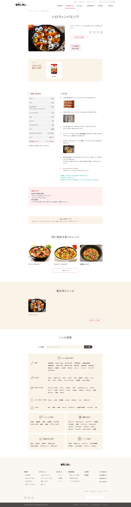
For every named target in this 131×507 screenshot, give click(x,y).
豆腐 (54, 407)
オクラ (92, 387)
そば (56, 400)
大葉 (56, 390)
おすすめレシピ (70, 6)
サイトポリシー (76, 504)
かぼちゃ (82, 390)
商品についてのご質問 (74, 475)
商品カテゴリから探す (30, 478)
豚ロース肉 (59, 365)
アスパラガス (42, 221)
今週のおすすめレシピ (45, 475)
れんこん (89, 390)
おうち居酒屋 (94, 443)
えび (38, 221)
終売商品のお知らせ (74, 478)
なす (74, 387)
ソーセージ (92, 368)
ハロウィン (65, 221)
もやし (62, 392)
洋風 (61, 221)
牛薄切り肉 (77, 363)
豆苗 (57, 392)
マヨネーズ (72, 407)
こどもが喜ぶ (79, 446)
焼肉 (42, 424)
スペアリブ (89, 422)
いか (92, 378)
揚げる (44, 443)
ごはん (48, 221)
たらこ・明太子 (86, 380)
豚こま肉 (77, 365)
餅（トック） (87, 400)
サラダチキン (52, 370)
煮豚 (77, 424)
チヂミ (93, 426)
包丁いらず (54, 446)
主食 (57, 221)
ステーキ (71, 422)
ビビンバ (71, 429)
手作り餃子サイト (103, 478)
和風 (32, 422)
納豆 (59, 407)
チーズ (64, 407)
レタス (68, 390)
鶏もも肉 (84, 365)
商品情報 (59, 6)
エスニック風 (34, 424)
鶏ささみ (51, 368)
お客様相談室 (90, 6)
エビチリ (71, 426)
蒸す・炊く (71, 221)
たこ (50, 380)
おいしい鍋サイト (103, 481)
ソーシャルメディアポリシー (96, 504)
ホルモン (70, 368)
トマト (62, 387)
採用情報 (110, 6)
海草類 (78, 380)
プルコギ (86, 426)
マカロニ (74, 400)
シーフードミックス (69, 380)
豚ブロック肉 (68, 365)
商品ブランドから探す (29, 484)
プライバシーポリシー (85, 504)
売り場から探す (28, 481)
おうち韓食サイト (103, 475)
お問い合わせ (82, 2)
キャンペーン (60, 475)
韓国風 (38, 422)
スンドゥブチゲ (87, 429)
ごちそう (94, 446)
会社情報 (100, 6)
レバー (77, 368)
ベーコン (84, 368)
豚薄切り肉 (51, 365)
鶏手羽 (57, 368)
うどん (50, 400)
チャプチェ (78, 426)
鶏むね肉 (91, 365)
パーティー (77, 221)
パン (81, 400)
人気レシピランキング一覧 (46, 478)
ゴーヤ (50, 390)
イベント (59, 481)
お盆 (70, 443)
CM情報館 (60, 478)
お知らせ (75, 2)
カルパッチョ (93, 424)
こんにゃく (90, 407)
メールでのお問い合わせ (75, 481)
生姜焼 (96, 422)
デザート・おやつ (55, 424)
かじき (86, 378)
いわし (70, 378)
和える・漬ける (34, 446)
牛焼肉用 (51, 363)
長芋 (95, 390)
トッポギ (78, 429)
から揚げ (71, 424)
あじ (65, 378)
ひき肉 (63, 368)
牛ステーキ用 (59, 363)
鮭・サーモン (58, 378)
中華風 (49, 422)
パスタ (67, 400)
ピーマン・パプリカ (53, 387)
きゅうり (68, 387)
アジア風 (56, 422)
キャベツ (62, 390)
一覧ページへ (65, 270)
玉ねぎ (75, 390)
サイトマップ (105, 504)
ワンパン (87, 446)
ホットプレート (44, 446)
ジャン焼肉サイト (103, 472)
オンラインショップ (92, 2)
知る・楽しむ (80, 6)
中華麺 (61, 400)
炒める (37, 443)
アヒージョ (84, 424)
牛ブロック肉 (69, 363)
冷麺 (95, 429)
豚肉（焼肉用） (86, 363)
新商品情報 (27, 475)
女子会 (71, 446)
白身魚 (80, 378)
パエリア (53, 221)
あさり (34, 221)
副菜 (47, 424)
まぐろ (50, 378)
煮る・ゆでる (52, 443)
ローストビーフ (80, 422)
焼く (32, 443)
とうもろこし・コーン (83, 387)
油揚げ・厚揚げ (81, 407)
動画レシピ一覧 (44, 481)
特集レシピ (43, 484)
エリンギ (51, 392)
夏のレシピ (77, 443)
